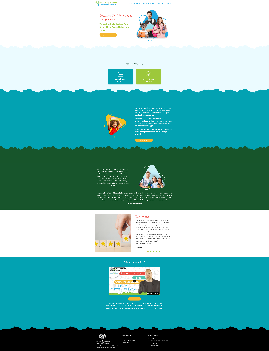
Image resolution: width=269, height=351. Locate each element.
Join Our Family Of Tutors (129, 340)
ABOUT (158, 3)
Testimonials (126, 342)
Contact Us (126, 338)
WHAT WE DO (133, 3)
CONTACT (169, 3)
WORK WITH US (148, 3)
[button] (147, 251)
